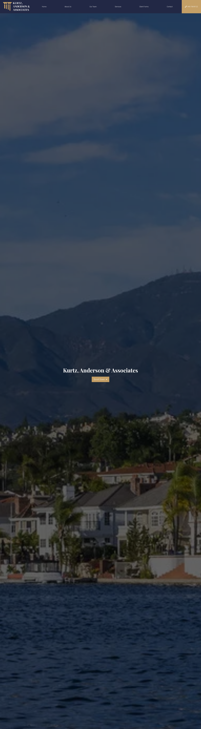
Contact (170, 7)
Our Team (93, 7)
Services (118, 7)
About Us (68, 7)
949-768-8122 (192, 7)
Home (44, 7)
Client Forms (144, 7)
